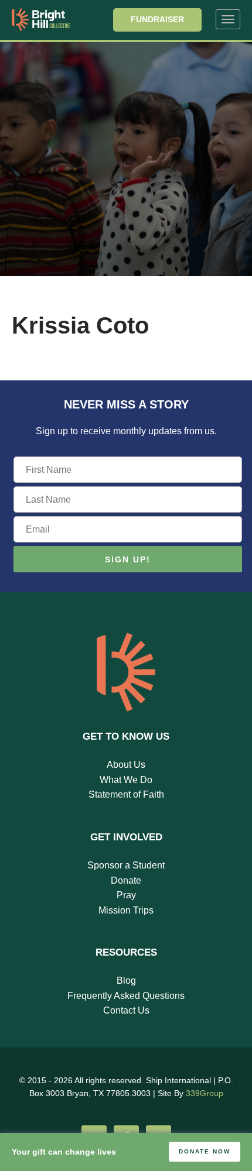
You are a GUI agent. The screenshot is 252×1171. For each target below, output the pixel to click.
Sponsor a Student (126, 865)
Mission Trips (126, 910)
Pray (126, 895)
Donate (126, 880)
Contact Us (126, 1010)
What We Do (126, 780)
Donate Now (204, 1151)
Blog (126, 980)
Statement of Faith (126, 794)
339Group (204, 1093)
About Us (126, 765)
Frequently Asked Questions (126, 996)
